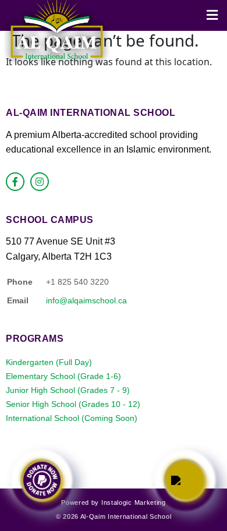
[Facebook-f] (15, 181)
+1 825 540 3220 (77, 281)
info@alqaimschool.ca (86, 300)
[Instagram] (39, 181)
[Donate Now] (42, 480)
